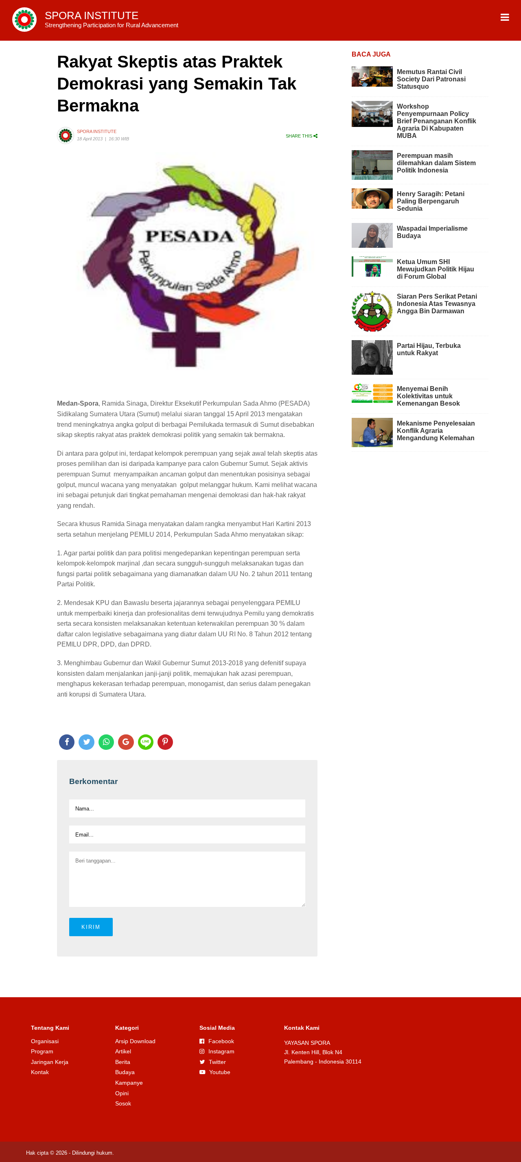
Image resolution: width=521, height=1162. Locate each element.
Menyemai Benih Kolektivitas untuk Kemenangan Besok (428, 396)
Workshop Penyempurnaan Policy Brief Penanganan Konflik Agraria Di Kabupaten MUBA (436, 121)
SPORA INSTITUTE (111, 19)
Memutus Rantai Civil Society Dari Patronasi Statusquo (431, 79)
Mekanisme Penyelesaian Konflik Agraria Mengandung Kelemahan (436, 430)
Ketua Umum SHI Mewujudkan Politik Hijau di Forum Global (435, 269)
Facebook (221, 1041)
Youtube (219, 1072)
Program (42, 1051)
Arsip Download (135, 1041)
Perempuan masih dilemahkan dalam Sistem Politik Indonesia (436, 163)
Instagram (221, 1051)
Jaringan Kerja (49, 1062)
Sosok (123, 1103)
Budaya (125, 1072)
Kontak (40, 1072)
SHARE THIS (299, 135)
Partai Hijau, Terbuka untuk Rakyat (429, 349)
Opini (122, 1093)
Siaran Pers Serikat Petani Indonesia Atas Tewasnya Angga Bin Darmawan (437, 304)
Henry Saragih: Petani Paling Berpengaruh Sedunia (430, 201)
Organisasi (45, 1041)
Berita (122, 1062)
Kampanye (129, 1082)
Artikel (123, 1051)
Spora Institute (96, 131)
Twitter (217, 1062)
